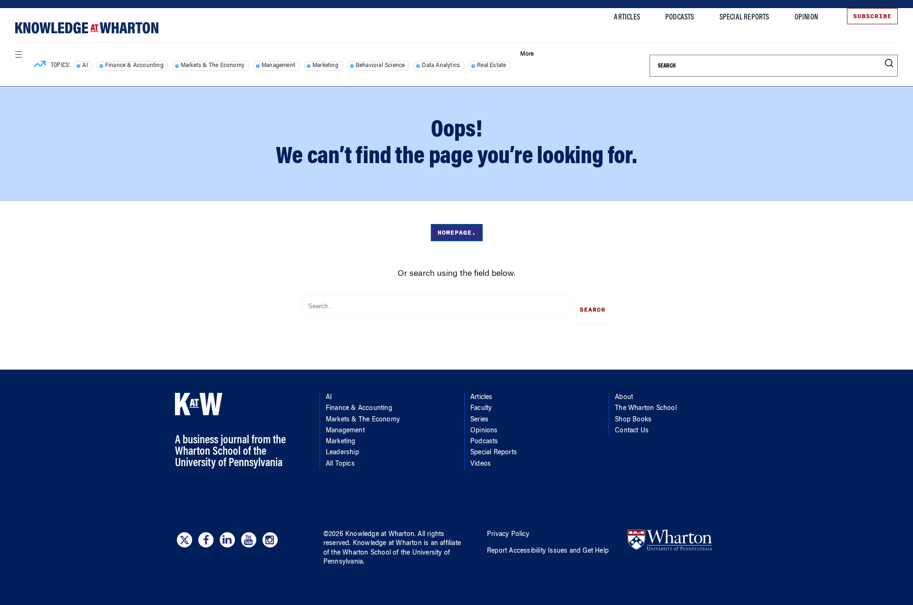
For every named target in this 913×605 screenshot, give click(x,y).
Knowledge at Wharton (379, 534)
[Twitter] (184, 539)
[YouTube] (248, 539)
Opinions (484, 431)
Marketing (325, 65)
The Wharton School (646, 408)
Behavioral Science (380, 65)
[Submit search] (889, 63)
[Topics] (39, 66)
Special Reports (744, 17)
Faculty (481, 408)
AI (84, 65)
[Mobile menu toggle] (18, 54)
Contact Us (632, 431)
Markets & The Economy (212, 65)
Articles (627, 17)
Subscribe (872, 16)
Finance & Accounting (134, 65)
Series (479, 420)
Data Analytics (441, 65)
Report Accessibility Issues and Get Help (548, 551)
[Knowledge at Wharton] (86, 28)
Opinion (806, 17)
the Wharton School (361, 553)
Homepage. (456, 232)
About (624, 397)
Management (278, 65)
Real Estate (491, 65)
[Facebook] (206, 539)
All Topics (340, 464)
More (527, 54)
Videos (480, 464)
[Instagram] (270, 539)
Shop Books (633, 420)
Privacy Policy (508, 534)
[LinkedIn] (227, 539)
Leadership (342, 452)
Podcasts (679, 17)
